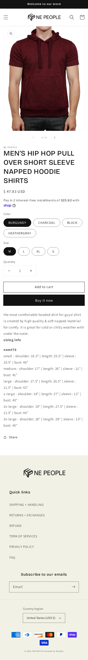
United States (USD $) (41, 618)
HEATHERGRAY (19, 233)
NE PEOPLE (37, 651)
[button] (6, 17)
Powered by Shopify (54, 651)
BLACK (72, 223)
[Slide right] (54, 137)
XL (38, 251)
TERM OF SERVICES (23, 536)
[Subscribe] (73, 587)
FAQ (12, 557)
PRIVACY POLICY (21, 547)
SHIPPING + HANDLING (26, 505)
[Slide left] (33, 137)
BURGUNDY (17, 223)
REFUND (15, 526)
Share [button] (13, 437)
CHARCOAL (46, 223)
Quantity (9, 262)
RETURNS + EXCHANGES (27, 515)
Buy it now (44, 300)
